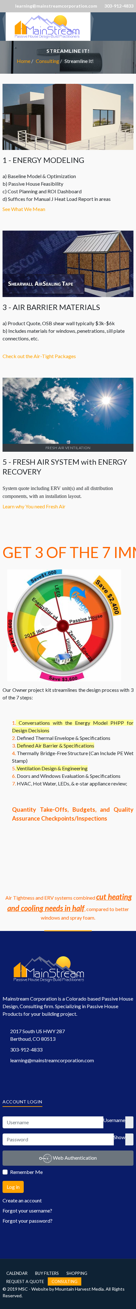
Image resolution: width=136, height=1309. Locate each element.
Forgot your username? (27, 1210)
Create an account (22, 1200)
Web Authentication (74, 1158)
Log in (13, 1187)
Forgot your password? (28, 1221)
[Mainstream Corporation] (48, 26)
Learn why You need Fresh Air (34, 506)
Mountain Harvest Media (79, 1289)
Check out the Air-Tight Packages (39, 356)
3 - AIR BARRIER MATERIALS (51, 307)
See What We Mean (24, 209)
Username (114, 1120)
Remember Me (26, 1172)
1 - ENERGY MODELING (43, 159)
